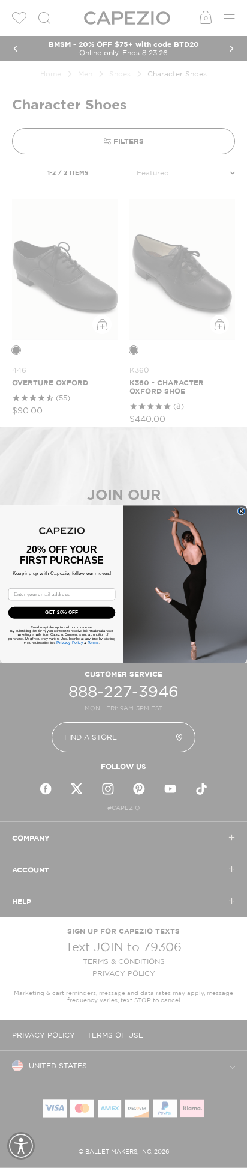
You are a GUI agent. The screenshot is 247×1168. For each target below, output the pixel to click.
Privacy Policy (69, 642)
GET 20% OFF (61, 612)
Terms (93, 642)
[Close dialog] (241, 511)
